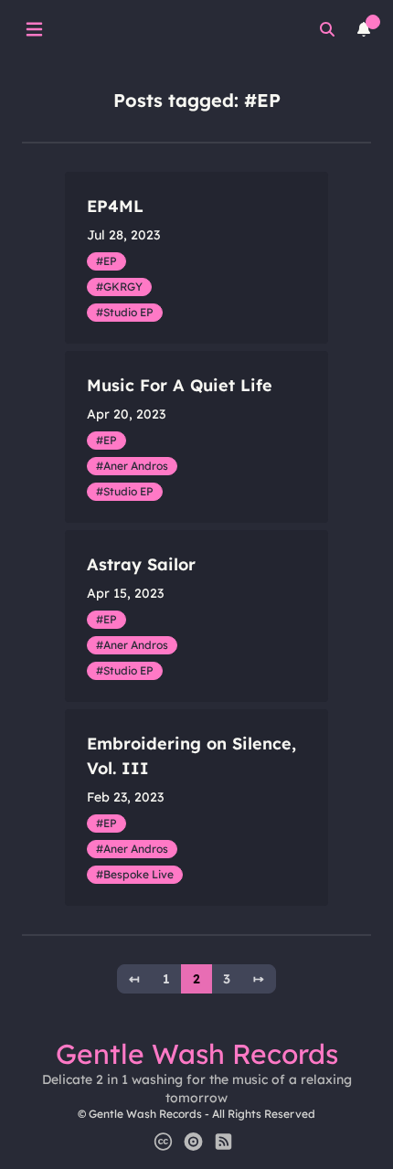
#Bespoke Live (135, 874)
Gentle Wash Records (197, 1053)
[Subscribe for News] (223, 1141)
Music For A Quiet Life (179, 385)
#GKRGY (119, 286)
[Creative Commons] (163, 1141)
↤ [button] (134, 979)
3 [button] (226, 979)
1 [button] (166, 979)
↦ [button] (258, 979)
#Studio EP (125, 312)
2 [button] (196, 979)
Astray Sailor (141, 564)
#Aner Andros (132, 466)
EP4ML (115, 206)
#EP (106, 261)
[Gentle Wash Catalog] (193, 1141)
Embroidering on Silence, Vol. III (191, 756)
